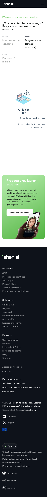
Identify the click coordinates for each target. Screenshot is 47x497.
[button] (42, 4)
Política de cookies (11, 462)
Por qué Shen (9, 284)
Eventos (6, 343)
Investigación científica (13, 276)
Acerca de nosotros (12, 366)
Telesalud (7, 312)
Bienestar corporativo (13, 315)
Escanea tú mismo (11, 379)
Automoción (8, 319)
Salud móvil (8, 304)
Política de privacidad (13, 459)
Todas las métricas (11, 287)
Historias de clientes (12, 350)
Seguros (6, 308)
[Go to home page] (8, 4)
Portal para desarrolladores (15, 291)
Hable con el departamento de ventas (21, 387)
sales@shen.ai (29, 410)
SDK (4, 273)
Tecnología (7, 280)
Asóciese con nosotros (13, 383)
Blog (4, 354)
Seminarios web (10, 340)
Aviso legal (31, 459)
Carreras (6, 371)
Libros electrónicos (11, 347)
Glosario (6, 358)
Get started (8, 391)
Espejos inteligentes (12, 323)
